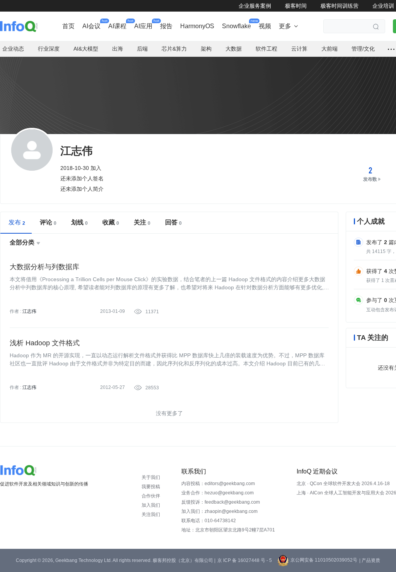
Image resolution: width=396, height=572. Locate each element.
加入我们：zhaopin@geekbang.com (219, 511)
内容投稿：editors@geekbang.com (218, 483)
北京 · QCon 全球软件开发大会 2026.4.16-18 (343, 483)
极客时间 (296, 6)
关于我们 (151, 477)
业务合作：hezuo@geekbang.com (217, 493)
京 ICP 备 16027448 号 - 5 (244, 560)
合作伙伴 (151, 496)
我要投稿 (151, 486)
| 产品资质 (369, 560)
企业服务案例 (255, 6)
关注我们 (151, 514)
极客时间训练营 (339, 6)
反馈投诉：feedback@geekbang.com (220, 502)
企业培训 (383, 6)
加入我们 (151, 505)
